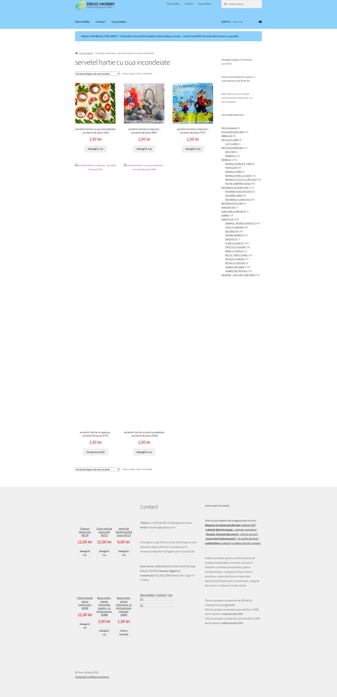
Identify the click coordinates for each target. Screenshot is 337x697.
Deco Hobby (173, 3)
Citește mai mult (95, 452)
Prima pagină (86, 53)
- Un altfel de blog (232, 538)
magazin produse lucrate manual (232, 543)
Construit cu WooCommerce (92, 677)
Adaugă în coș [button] (95, 148)
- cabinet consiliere (231, 529)
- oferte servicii (231, 534)
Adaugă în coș (85, 553)
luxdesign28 (230, 525)
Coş (170, 595)
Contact (189, 3)
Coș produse (204, 3)
